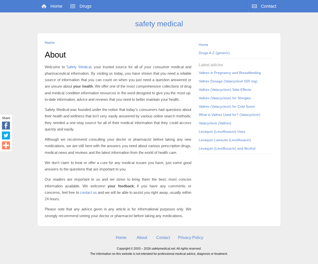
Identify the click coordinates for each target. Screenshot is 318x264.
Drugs (85, 6)
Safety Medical (78, 67)
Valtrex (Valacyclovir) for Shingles (225, 98)
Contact (268, 6)
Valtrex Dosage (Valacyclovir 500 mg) (228, 81)
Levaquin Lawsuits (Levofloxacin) (225, 140)
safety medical (159, 24)
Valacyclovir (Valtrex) (215, 123)
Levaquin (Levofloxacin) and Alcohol (227, 148)
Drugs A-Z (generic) (214, 53)
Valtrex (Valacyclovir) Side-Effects (225, 90)
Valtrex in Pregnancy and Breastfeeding (230, 73)
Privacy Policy (190, 237)
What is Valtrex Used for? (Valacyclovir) (229, 115)
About (142, 237)
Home (56, 6)
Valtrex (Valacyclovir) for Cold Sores (227, 106)
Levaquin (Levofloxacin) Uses (222, 131)
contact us (88, 192)
